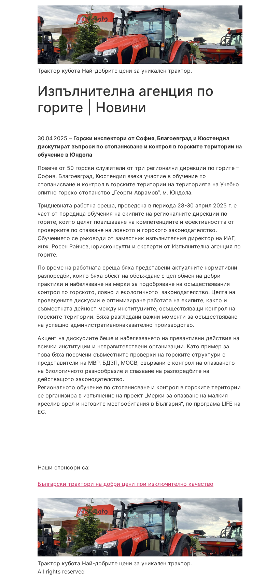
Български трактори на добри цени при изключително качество (125, 483)
